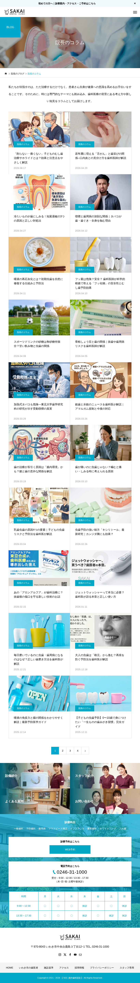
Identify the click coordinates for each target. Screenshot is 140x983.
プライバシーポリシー (102, 967)
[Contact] (80, 954)
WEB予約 (70, 849)
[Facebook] (70, 954)
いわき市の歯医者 (28, 967)
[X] (65, 954)
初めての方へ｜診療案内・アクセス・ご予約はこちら (67, 3)
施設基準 (48, 967)
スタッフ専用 (127, 967)
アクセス (64, 967)
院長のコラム (23, 144)
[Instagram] (59, 954)
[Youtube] (75, 954)
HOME (9, 967)
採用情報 (79, 967)
